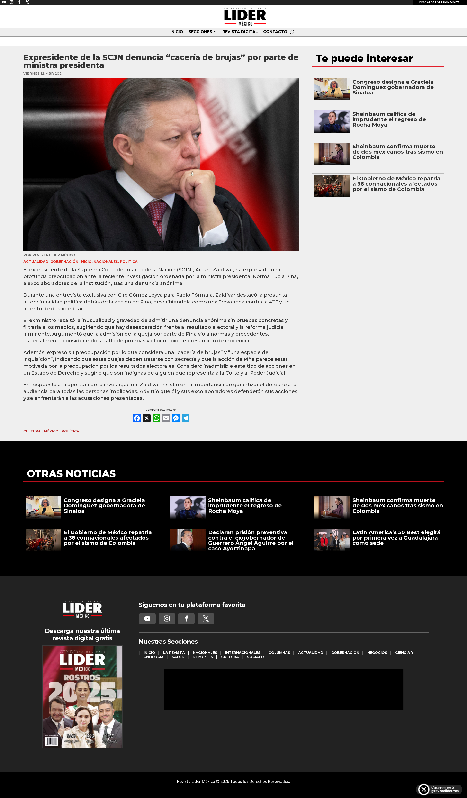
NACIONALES (106, 261)
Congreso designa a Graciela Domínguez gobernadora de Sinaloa (393, 87)
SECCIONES (200, 32)
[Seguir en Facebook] (186, 618)
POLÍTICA (70, 431)
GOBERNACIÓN (64, 261)
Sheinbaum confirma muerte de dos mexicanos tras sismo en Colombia (397, 151)
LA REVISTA (174, 653)
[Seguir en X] (206, 618)
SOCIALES (256, 657)
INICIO (176, 32)
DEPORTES (203, 657)
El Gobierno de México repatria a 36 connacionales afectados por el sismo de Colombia (396, 184)
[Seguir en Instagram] (167, 618)
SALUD (178, 657)
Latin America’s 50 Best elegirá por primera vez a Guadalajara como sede (396, 537)
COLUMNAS (279, 653)
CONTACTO (275, 32)
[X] (147, 418)
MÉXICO (51, 431)
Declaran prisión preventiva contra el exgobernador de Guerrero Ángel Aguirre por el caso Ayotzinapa (251, 540)
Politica (129, 261)
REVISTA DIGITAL (240, 32)
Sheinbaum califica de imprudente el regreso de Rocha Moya (389, 119)
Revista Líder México (53, 255)
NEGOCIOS (377, 653)
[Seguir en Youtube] (147, 618)
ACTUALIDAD (35, 261)
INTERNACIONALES (242, 653)
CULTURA (32, 431)
